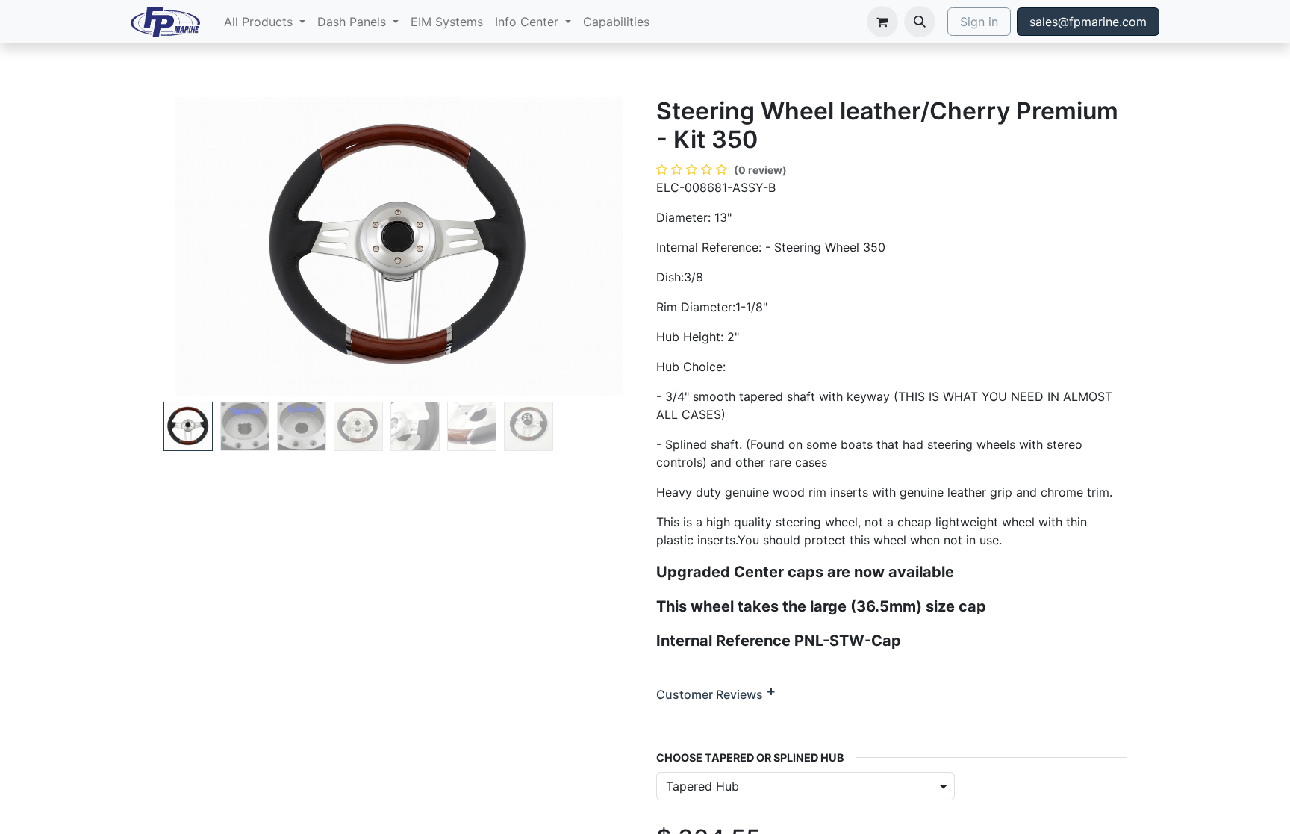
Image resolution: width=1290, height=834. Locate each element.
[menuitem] (264, 22)
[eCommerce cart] (882, 21)
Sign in (979, 21)
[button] (919, 21)
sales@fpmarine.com (1088, 21)
